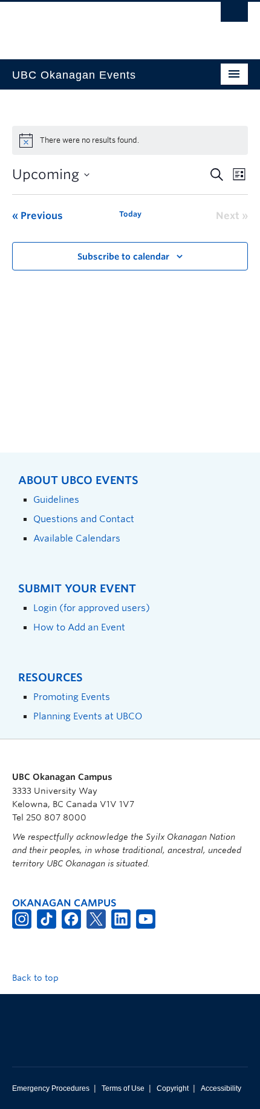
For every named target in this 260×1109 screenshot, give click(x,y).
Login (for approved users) (91, 608)
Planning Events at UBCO (87, 716)
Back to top (36, 978)
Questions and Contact (83, 519)
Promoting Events (71, 697)
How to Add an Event (79, 627)
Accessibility (221, 1088)
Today (130, 213)
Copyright (173, 1088)
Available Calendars (76, 538)
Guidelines (56, 499)
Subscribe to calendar (123, 256)
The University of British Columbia (94, 25)
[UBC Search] (234, 15)
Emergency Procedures (50, 1088)
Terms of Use (123, 1088)
